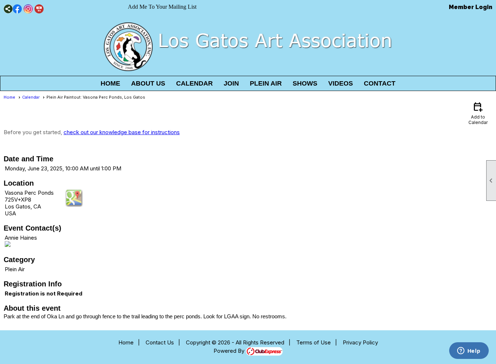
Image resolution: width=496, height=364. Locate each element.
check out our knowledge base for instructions (122, 132)
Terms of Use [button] (313, 342)
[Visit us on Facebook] (17, 8)
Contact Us (160, 342)
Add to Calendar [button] (478, 113)
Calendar (194, 83)
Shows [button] (305, 83)
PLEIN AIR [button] (266, 83)
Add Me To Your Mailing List (162, 7)
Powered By (230, 350)
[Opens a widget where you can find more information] (469, 351)
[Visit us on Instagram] (28, 8)
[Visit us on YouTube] (39, 8)
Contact (379, 83)
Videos (340, 83)
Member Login (470, 7)
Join (231, 83)
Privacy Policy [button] (360, 342)
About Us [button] (148, 83)
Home (110, 83)
